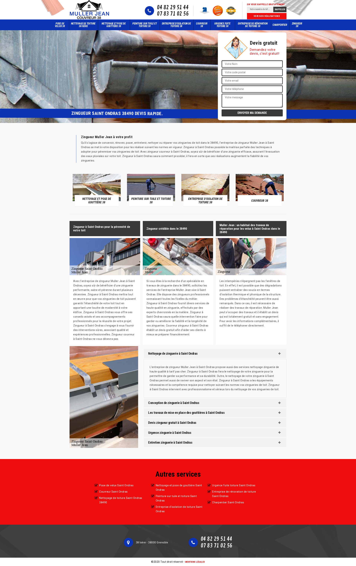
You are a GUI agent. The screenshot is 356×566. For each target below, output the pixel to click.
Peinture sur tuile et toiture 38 (144, 25)
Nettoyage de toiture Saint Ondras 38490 (120, 500)
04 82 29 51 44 (173, 7)
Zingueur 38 (297, 25)
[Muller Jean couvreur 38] (90, 9)
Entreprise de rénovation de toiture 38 (252, 25)
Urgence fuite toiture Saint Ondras (233, 485)
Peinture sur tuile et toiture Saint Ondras (176, 498)
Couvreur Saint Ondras (113, 491)
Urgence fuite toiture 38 (222, 25)
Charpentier (280, 24)
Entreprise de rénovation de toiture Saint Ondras (234, 494)
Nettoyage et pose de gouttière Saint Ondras (179, 487)
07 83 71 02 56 (173, 14)
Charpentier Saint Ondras (228, 502)
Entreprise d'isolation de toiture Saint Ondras (179, 509)
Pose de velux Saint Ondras (116, 485)
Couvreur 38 (201, 25)
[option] (97, 190)
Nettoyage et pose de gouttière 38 (114, 25)
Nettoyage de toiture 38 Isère (83, 25)
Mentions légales (195, 562)
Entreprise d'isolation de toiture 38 (176, 25)
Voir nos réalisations (267, 16)
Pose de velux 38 (60, 25)
